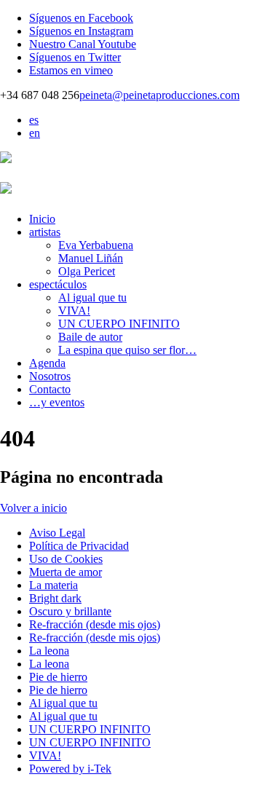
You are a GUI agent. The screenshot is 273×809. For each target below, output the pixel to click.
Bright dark (55, 598)
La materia (53, 585)
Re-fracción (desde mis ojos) (94, 624)
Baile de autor (90, 337)
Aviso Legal (57, 532)
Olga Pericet (86, 271)
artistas (44, 232)
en (34, 133)
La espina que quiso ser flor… (127, 350)
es (34, 120)
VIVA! (74, 310)
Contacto (50, 389)
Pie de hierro (58, 677)
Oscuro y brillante (70, 611)
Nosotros (50, 376)
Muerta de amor (65, 572)
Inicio (42, 219)
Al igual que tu (92, 297)
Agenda (47, 363)
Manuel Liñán (90, 258)
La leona (49, 650)
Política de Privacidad (79, 546)
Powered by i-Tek (70, 768)
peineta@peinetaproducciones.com (159, 95)
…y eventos (56, 402)
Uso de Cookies (66, 559)
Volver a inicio (33, 508)
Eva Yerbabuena (95, 245)
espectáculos (58, 284)
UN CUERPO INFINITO (119, 323)
